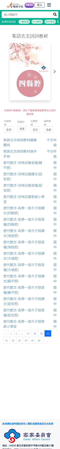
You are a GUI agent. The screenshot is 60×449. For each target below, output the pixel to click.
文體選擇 (34, 122)
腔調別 (20, 121)
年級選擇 (7, 122)
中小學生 (37, 21)
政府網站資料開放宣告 (14, 423)
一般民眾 (24, 21)
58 (35, 333)
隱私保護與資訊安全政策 (40, 423)
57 (28, 333)
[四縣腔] (30, 71)
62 (13, 340)
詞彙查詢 (29, 5)
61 (6, 340)
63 (19, 340)
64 (26, 340)
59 (41, 333)
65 (32, 340)
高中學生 (50, 21)
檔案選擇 (47, 122)
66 (39, 340)
